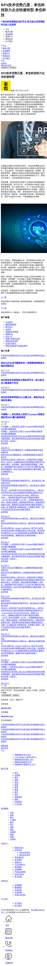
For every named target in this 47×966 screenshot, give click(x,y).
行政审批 (18, 802)
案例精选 (18, 888)
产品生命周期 (20, 872)
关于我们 (6, 58)
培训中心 (18, 862)
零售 (16, 787)
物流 (16, 790)
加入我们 (18, 906)
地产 (16, 795)
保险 (16, 780)
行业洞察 (18, 892)
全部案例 (18, 885)
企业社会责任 (20, 895)
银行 (16, 778)
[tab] (23, 46)
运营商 (17, 775)
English (3, 63)
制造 (16, 785)
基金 (16, 782)
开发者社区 (19, 857)
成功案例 (6, 51)
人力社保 (18, 804)
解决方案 (6, 48)
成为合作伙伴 (24, 855)
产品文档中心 (20, 865)
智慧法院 (18, 797)
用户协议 (4, 748)
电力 (16, 773)
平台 (4, 46)
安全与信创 (19, 874)
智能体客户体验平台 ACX (25, 764)
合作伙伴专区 (24, 853)
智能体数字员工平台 (23, 755)
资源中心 (6, 53)
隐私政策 (4, 746)
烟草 (16, 799)
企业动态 (18, 890)
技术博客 (18, 860)
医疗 (16, 792)
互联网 (13, 832)
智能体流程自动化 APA (24, 760)
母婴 (12, 837)
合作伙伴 (18, 850)
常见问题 (18, 877)
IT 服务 (13, 820)
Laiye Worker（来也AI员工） (26, 757)
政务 (12, 815)
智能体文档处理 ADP (23, 762)
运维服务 (18, 869)
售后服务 (18, 867)
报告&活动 (19, 848)
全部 (12, 813)
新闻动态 (6, 56)
